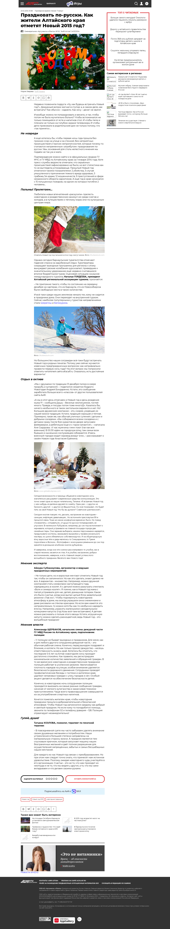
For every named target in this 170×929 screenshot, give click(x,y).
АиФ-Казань (40, 91)
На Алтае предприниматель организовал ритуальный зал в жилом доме (128, 62)
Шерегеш (46, 303)
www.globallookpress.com (50, 491)
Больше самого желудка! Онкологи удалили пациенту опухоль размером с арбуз (128, 20)
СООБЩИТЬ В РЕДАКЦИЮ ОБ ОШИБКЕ (116, 883)
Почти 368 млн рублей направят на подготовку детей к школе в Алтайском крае (128, 41)
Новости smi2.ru (29, 872)
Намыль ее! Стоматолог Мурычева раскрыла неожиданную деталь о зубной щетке (132, 79)
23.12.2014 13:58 (27, 11)
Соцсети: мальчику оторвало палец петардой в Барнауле (128, 51)
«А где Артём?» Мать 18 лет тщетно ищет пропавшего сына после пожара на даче (132, 96)
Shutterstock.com (97, 255)
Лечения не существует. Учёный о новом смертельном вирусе (132, 122)
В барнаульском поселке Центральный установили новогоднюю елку (85, 829)
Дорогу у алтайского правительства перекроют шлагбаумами (128, 30)
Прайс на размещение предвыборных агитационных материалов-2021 (69, 883)
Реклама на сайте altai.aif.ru (73, 881)
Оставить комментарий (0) (85, 779)
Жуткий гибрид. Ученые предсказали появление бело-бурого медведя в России (133, 88)
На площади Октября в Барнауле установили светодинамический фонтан (46, 820)
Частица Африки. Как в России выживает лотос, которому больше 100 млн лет (132, 114)
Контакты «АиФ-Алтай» (48, 881)
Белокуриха (60, 303)
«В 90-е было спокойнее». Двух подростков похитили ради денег (132, 104)
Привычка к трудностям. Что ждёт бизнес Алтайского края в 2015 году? (46, 829)
